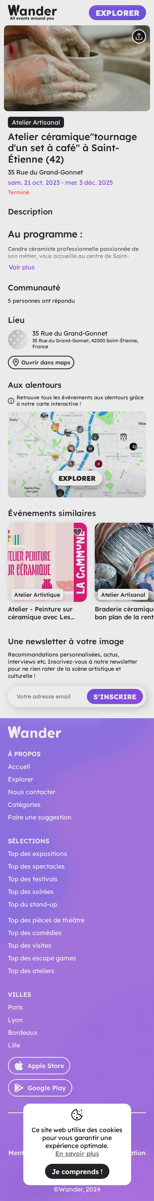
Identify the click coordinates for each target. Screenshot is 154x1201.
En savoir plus (77, 1153)
